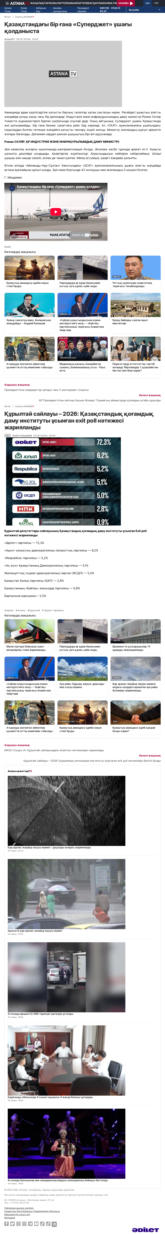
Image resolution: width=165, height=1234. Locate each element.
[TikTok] (42, 1224)
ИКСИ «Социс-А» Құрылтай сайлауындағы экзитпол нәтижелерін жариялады (54, 750)
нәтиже (21, 610)
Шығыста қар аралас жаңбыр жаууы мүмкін (35, 930)
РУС (156, 3)
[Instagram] (18, 1223)
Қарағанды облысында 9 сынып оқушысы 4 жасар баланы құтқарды (50, 1097)
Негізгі (7, 17)
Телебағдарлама (94, 3)
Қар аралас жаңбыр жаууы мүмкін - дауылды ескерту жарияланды (49, 847)
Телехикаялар (72, 3)
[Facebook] (6, 1223)
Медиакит (9, 1217)
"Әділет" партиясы (54, 610)
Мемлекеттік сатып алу (17, 1214)
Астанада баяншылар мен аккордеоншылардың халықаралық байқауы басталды (58, 1180)
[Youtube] (36, 1223)
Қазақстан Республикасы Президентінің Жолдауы (32, 1211)
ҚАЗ (148, 3)
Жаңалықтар (39, 3)
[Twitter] (12, 1223)
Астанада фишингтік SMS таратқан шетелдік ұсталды (40, 1013)
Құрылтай (34, 610)
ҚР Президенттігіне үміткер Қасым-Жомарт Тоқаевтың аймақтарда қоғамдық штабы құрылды (100, 400)
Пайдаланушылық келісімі (18, 1208)
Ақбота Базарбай (22, 435)
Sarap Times (24, 10)
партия (9, 610)
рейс (8, 247)
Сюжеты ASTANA (24, 17)
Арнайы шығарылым (60, 10)
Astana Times (8, 10)
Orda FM (111, 3)
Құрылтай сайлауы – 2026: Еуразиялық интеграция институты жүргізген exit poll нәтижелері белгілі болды (92, 760)
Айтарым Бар (41, 10)
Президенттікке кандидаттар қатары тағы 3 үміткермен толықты (46, 389)
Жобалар (55, 3)
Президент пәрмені (83, 10)
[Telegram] (30, 1223)
